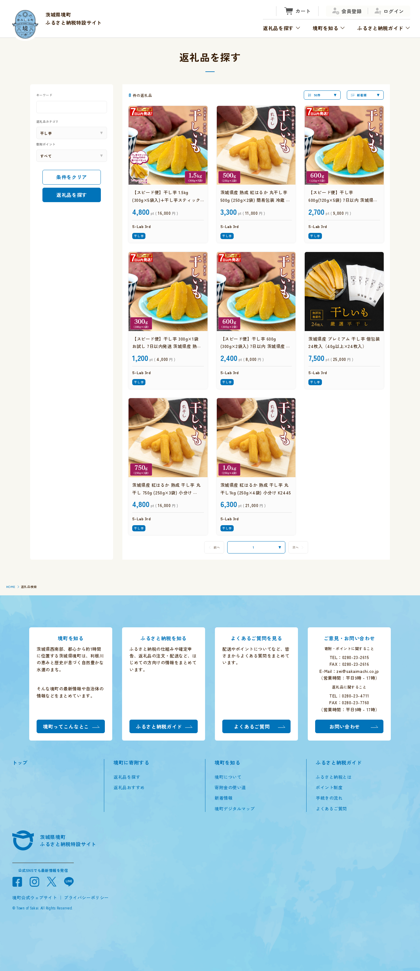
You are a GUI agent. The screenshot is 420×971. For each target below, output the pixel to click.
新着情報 (223, 798)
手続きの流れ (329, 798)
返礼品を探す (71, 194)
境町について (228, 777)
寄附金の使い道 (230, 787)
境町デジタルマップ (235, 808)
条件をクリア (71, 177)
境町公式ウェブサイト (34, 897)
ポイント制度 (329, 787)
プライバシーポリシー (86, 897)
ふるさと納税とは (333, 777)
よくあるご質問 (331, 808)
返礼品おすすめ (129, 787)
